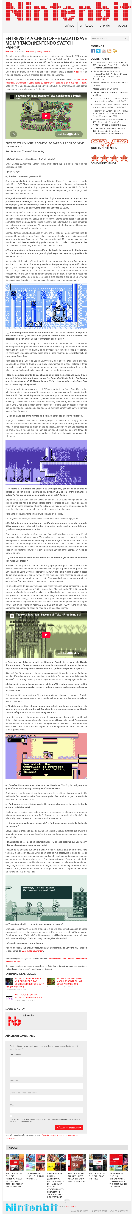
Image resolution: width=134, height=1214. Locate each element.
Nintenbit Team (99, 1211)
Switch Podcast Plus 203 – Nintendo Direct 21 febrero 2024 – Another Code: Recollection (110, 65)
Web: (12, 1105)
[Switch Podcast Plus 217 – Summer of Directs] (35, 1162)
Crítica (69, 26)
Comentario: (15, 1054)
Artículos (86, 26)
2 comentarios (10, 990)
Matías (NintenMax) (102, 71)
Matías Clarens (99, 83)
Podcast (121, 26)
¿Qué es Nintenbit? (119, 1211)
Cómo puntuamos (79, 1211)
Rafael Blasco (99, 62)
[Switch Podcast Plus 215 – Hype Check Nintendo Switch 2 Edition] (77, 1162)
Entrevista (30, 52)
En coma (114, 89)
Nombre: (14, 1080)
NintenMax (98, 128)
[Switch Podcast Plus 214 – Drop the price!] (98, 1162)
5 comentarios (20, 1000)
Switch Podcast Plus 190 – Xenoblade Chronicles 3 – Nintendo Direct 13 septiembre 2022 (110, 113)
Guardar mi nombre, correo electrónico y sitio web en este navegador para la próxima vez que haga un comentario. (45, 1120)
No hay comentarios (44, 52)
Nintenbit (9, 52)
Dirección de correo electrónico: (23, 1092)
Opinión (105, 26)
